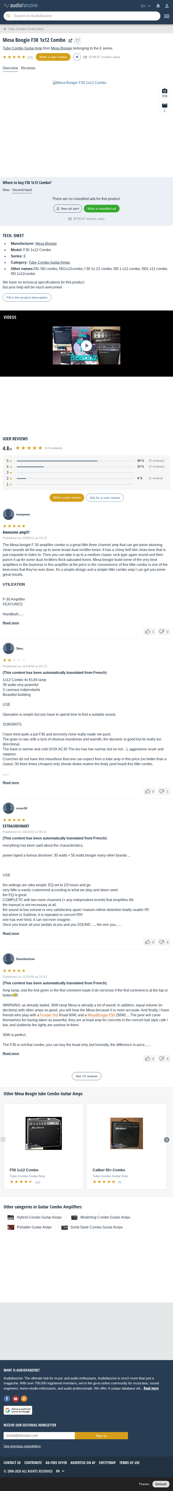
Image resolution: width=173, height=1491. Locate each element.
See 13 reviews (87, 1076)
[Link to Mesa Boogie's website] (69, 41)
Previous (3, 1139)
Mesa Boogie (61, 48)
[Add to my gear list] (78, 40)
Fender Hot (49, 1015)
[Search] (8, 16)
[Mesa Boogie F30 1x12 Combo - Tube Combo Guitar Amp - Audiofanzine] (20, 5)
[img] (14, 57)
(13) (30, 57)
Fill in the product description (27, 297)
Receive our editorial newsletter (30, 1425)
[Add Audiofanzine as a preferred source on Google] (18, 1410)
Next (166, 1139)
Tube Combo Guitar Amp (22, 48)
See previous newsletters (22, 1446)
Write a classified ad (101, 208)
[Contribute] (77, 57)
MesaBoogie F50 (101, 1015)
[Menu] (166, 16)
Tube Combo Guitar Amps (49, 262)
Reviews (28, 68)
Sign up (101, 1435)
